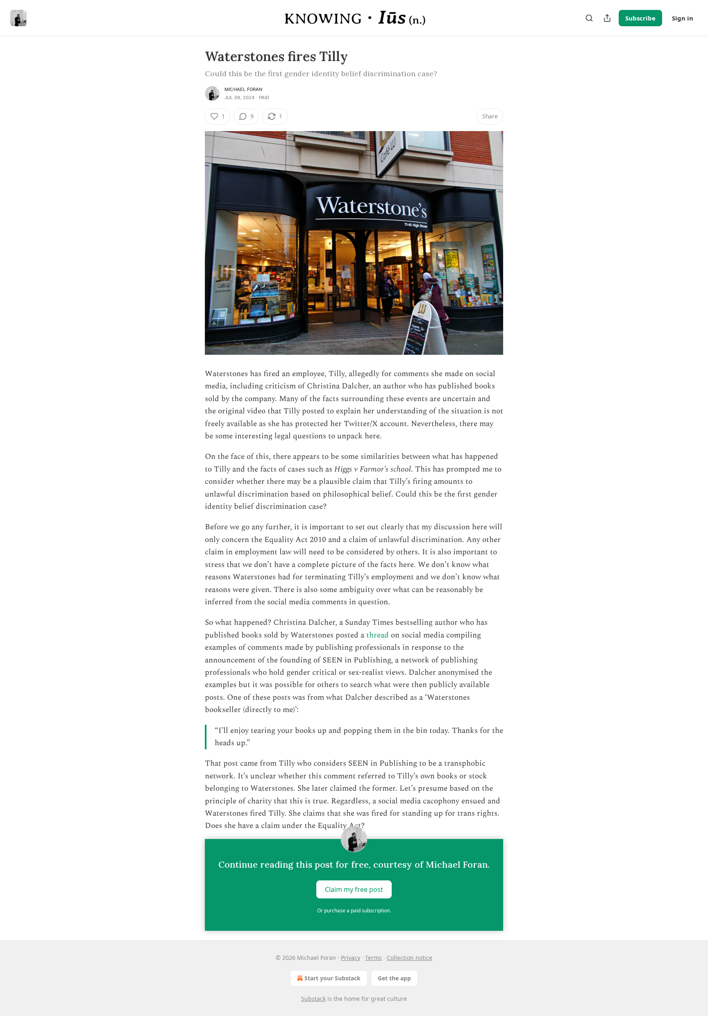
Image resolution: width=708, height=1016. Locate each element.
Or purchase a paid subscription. (354, 910)
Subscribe (640, 18)
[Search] (589, 18)
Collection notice (409, 958)
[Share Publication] (607, 18)
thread (377, 635)
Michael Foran (244, 89)
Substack (313, 998)
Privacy (350, 958)
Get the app (394, 978)
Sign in (682, 18)
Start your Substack (332, 978)
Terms (373, 958)
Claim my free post (354, 889)
